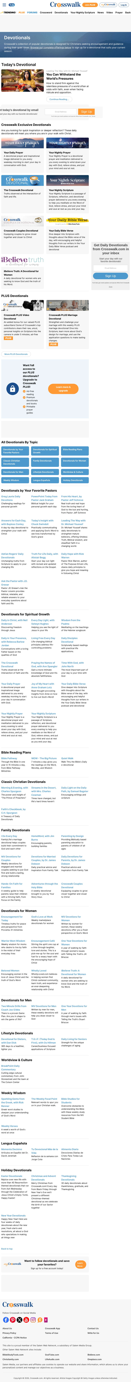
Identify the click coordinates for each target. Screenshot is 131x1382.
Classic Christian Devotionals (11, 462)
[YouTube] (26, 1320)
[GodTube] (47, 1320)
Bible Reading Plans (72, 449)
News (100, 12)
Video (109, 12)
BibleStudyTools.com (13, 1354)
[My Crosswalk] (108, 5)
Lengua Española (41, 480)
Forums (32, 12)
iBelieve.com (94, 1354)
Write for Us (93, 1333)
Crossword (46, 12)
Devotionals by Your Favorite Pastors (13, 451)
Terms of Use (51, 1333)
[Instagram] (33, 1320)
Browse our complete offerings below (50, 47)
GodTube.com (52, 1354)
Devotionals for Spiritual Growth (45, 451)
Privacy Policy (9, 1333)
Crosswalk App (52, 1328)
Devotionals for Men (13, 472)
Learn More (80, 1264)
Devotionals (61, 12)
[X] (19, 1320)
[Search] (12, 4)
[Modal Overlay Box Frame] (110, 266)
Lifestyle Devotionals (43, 472)
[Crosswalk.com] (65, 4)
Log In (124, 5)
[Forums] (40, 1320)
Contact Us (93, 1328)
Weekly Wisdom (11, 480)
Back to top (7, 1248)
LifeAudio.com (52, 1359)
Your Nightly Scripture (82, 12)
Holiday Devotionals (73, 480)
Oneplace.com (95, 1359)
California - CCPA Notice (15, 1337)
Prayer (119, 12)
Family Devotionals (42, 460)
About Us (7, 1328)
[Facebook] (6, 1320)
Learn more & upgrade (63, 389)
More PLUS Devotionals (16, 354)
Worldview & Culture (73, 472)
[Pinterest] (13, 1320)
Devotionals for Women (74, 460)
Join (90, 5)
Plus (22, 12)
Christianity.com (11, 1359)
